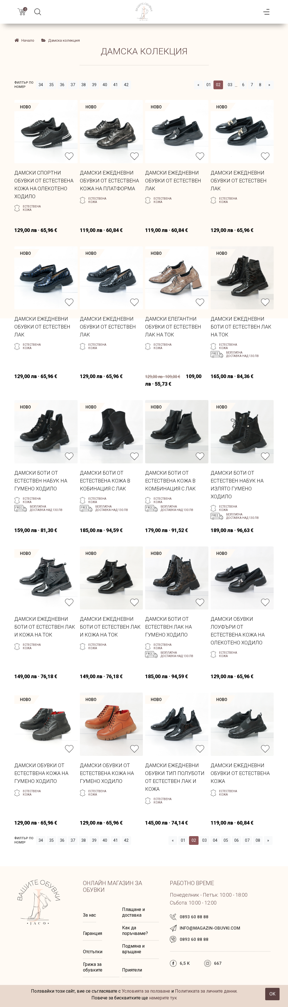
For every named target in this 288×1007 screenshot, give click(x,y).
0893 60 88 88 (194, 916)
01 (208, 84)
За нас (89, 915)
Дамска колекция (64, 40)
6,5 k (185, 963)
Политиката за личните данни (206, 991)
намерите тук (163, 998)
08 (258, 840)
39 (94, 84)
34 (41, 84)
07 (247, 840)
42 (126, 84)
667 (218, 963)
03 (230, 84)
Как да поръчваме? (135, 930)
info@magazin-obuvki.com (210, 928)
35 (51, 84)
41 (115, 84)
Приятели (132, 970)
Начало (27, 40)
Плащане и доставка (133, 912)
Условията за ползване (146, 991)
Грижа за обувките (92, 967)
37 (73, 84)
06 (236, 840)
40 (105, 84)
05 (226, 840)
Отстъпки (92, 951)
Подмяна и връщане (133, 948)
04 (215, 840)
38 (83, 84)
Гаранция (92, 933)
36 (62, 84)
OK (272, 994)
